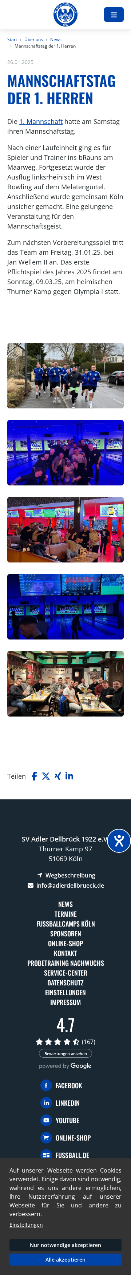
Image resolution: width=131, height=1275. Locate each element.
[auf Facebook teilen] (34, 776)
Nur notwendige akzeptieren (65, 1245)
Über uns (33, 39)
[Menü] (114, 14)
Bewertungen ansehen (65, 1053)
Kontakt (65, 953)
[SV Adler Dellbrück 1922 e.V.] (65, 14)
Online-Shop (65, 943)
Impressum (65, 1002)
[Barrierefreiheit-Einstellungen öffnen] (119, 841)
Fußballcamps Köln (65, 923)
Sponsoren (65, 933)
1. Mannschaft (41, 121)
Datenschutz (65, 982)
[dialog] (65, 1216)
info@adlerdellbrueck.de (69, 885)
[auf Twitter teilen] (45, 776)
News (55, 39)
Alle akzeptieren (65, 1259)
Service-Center (65, 972)
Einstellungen (65, 992)
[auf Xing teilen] (57, 776)
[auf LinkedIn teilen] (69, 776)
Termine (66, 914)
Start (12, 39)
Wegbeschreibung (69, 875)
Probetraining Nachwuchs (65, 963)
